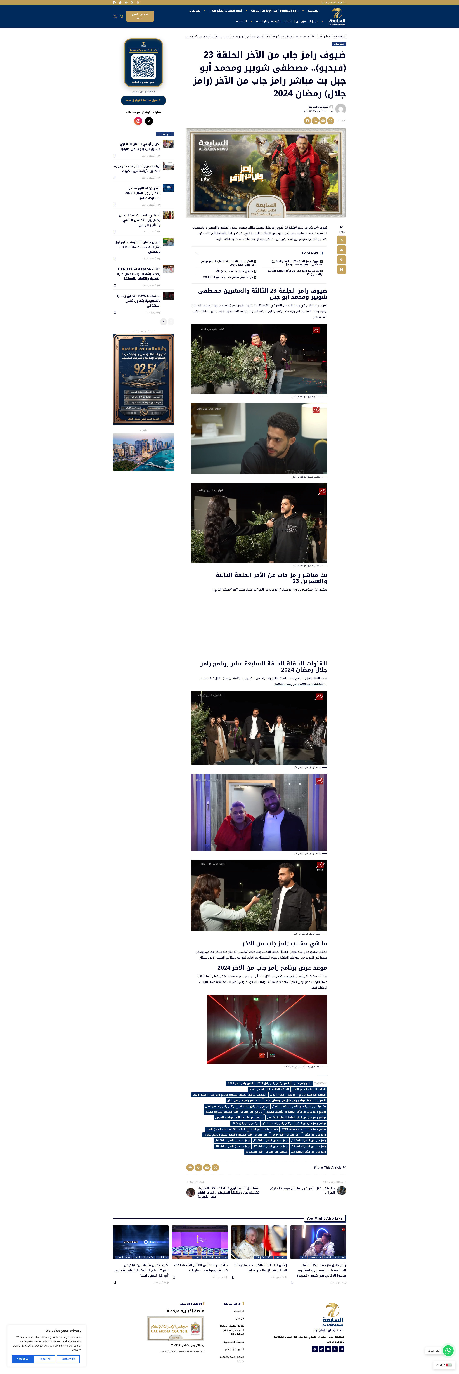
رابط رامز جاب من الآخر (264, 1129)
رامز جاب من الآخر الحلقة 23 (309, 1151)
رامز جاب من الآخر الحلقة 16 (309, 1146)
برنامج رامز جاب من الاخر (311, 1123)
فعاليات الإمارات (124, 1257)
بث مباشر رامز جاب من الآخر (244, 1100)
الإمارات (137, 1257)
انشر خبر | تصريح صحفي (140, 16)
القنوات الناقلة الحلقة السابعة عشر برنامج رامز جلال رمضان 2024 (228, 263)
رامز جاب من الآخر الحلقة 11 (309, 1140)
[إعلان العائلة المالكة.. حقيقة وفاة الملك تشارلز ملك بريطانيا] (259, 1242)
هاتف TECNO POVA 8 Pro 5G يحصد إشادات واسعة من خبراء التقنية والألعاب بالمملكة (138, 273)
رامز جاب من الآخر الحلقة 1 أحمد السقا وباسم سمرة (236, 1134)
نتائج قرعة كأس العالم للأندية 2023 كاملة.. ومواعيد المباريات (201, 1267)
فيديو (303, 1257)
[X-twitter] (132, 2)
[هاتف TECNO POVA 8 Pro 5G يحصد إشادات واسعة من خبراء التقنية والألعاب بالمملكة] (168, 269)
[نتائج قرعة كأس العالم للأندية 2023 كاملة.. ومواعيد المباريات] (200, 1242)
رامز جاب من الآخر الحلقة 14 (233, 1140)
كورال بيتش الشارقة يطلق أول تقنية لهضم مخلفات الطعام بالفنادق (137, 246)
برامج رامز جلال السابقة (253, 1106)
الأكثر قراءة (339, 44)
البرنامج (233, 678)
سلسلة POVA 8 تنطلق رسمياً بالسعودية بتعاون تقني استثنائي (138, 300)
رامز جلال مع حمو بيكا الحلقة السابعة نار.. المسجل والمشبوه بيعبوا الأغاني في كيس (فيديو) (321, 1270)
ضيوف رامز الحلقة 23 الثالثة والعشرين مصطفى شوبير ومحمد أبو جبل (297, 263)
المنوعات (327, 1257)
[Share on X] (330, 120)
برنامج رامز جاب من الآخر (290, 976)
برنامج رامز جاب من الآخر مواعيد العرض (240, 1117)
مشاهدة (307, 589)
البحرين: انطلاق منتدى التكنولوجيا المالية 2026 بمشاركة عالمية (142, 192)
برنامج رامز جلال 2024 (245, 1123)
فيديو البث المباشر (233, 589)
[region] (46, 1346)
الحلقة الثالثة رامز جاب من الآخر (269, 1089)
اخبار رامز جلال (302, 1083)
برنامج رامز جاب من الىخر (277, 1123)
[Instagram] (138, 2)
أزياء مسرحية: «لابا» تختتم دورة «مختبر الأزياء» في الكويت (137, 168)
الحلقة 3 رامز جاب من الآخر (309, 1089)
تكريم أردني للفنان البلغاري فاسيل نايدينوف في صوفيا (140, 146)
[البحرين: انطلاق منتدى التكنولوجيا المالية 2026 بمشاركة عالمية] (168, 188)
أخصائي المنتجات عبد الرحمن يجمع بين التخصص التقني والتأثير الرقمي (139, 220)
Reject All (45, 1359)
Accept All (23, 1359)
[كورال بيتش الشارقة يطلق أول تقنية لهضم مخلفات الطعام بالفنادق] (168, 242)
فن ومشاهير (315, 1257)
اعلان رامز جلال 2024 (240, 1083)
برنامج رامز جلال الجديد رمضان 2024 (304, 1129)
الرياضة (197, 1257)
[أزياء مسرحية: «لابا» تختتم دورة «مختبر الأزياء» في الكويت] (168, 166)
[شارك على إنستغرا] (138, 121)
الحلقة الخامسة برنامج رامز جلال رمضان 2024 (298, 1094)
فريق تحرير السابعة (318, 107)
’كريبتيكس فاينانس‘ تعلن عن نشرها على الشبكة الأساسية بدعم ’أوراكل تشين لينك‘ (141, 1270)
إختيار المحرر (280, 1257)
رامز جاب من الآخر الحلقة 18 (233, 1146)
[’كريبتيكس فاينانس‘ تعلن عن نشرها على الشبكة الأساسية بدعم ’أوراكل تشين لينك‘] (141, 1242)
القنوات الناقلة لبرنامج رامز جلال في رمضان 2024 (295, 1100)
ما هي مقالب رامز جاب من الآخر (233, 271)
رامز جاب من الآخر (315, 1134)
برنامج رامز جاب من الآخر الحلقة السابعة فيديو (234, 1111)
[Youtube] (126, 2)
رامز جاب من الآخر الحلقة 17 (271, 1146)
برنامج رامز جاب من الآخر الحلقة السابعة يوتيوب (297, 1117)
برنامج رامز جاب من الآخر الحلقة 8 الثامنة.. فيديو (296, 1111)
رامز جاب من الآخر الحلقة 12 (271, 1140)
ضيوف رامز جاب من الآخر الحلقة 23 (306, 227)
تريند (257, 1257)
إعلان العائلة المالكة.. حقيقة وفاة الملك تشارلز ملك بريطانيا (260, 1267)
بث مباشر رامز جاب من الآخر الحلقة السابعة (299, 1106)
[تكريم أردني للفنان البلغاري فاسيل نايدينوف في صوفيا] (168, 144)
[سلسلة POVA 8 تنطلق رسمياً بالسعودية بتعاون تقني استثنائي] (168, 296)
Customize (68, 1359)
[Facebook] (114, 2)
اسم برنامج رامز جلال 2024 (273, 1083)
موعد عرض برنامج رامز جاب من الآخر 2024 (228, 277)
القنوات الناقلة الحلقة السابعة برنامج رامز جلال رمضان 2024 (230, 1094)
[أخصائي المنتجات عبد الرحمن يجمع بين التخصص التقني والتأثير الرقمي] (168, 215)
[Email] (322, 120)
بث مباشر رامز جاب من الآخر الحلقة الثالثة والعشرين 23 (295, 272)
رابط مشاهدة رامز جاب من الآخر (226, 1129)
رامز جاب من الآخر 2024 (286, 1134)
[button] (122, 16)
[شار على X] (149, 121)
